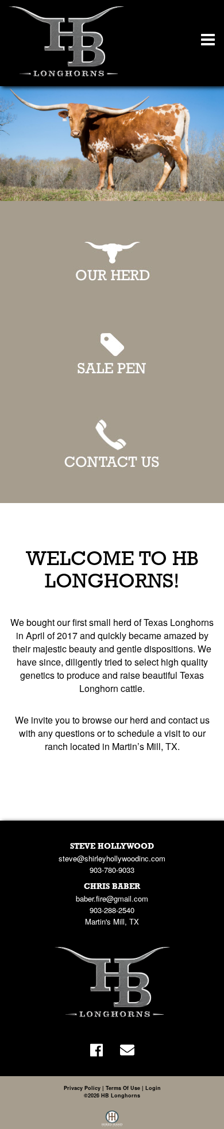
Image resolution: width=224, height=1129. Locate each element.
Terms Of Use (123, 1088)
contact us (189, 719)
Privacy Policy (82, 1088)
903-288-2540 (112, 909)
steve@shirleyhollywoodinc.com (112, 858)
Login (153, 1088)
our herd (131, 719)
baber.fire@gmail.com (112, 898)
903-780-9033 (112, 869)
